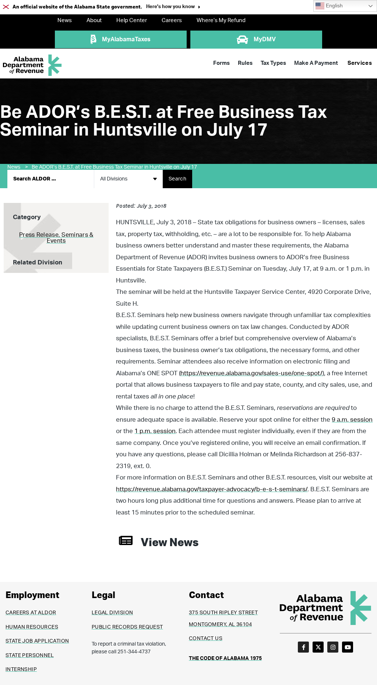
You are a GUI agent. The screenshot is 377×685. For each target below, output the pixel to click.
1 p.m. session (155, 431)
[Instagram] (332, 647)
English (333, 5)
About (94, 20)
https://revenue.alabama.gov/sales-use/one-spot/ (251, 373)
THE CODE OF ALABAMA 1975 (225, 658)
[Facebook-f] (303, 647)
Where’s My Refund (221, 20)
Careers (172, 20)
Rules (245, 63)
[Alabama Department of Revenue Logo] (32, 65)
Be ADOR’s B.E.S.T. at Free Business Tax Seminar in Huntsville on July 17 (114, 167)
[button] (173, 7)
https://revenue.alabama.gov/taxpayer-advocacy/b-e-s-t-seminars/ (211, 489)
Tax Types (273, 63)
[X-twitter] (318, 647)
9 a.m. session (352, 420)
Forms (221, 63)
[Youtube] (347, 647)
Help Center (131, 20)
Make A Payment (316, 63)
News (64, 20)
